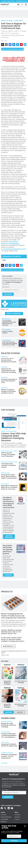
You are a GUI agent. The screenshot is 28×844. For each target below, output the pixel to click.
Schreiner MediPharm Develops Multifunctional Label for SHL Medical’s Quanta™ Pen (11, 631)
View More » (4, 763)
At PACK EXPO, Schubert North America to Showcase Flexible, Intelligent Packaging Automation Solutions (12, 639)
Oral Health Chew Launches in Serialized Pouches (8, 465)
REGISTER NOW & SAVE (9, 536)
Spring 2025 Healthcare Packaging (7, 706)
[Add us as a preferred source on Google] (25, 44)
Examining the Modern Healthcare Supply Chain (9, 745)
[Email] (6, 44)
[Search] (22, 4)
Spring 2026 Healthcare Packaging (7, 682)
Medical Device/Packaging (9, 431)
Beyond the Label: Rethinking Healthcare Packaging (8, 725)
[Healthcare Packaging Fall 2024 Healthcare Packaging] (21, 694)
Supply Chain (5, 742)
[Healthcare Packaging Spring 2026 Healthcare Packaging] (7, 671)
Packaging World (13, 243)
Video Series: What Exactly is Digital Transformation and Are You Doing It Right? (9, 476)
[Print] (2, 44)
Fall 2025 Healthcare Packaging (21, 681)
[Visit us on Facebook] (2, 808)
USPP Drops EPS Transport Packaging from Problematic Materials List (8, 454)
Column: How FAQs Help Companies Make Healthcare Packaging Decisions (13, 437)
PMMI (4, 260)
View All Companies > (14, 313)
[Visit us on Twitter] (5, 808)
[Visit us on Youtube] (12, 808)
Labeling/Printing (6, 721)
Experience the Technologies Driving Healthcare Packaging (8, 370)
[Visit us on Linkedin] (9, 808)
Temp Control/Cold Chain (9, 451)
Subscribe (8, 712)
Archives (20, 712)
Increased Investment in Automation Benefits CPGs (9, 380)
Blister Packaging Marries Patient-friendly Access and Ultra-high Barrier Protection (13, 616)
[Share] (10, 44)
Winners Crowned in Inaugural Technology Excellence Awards (8, 391)
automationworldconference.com (14, 249)
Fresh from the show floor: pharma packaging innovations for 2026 (9, 343)
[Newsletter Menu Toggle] (18, 4)
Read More (8, 575)
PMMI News (18, 20)
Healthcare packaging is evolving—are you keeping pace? (9, 756)
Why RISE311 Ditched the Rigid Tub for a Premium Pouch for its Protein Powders (9, 487)
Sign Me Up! (8, 294)
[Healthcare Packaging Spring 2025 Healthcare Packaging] (7, 694)
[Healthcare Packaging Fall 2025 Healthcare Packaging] (21, 671)
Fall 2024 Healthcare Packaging (21, 705)
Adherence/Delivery (7, 752)
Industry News (7, 20)
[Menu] (25, 4)
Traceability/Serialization (9, 462)
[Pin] (21, 44)
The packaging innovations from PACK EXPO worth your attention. (9, 323)
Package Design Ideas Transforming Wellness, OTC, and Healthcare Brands (9, 735)
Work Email (6, 286)
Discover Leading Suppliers (7, 332)
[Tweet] (17, 44)
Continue (14, 840)
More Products (8, 646)
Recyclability (5, 484)
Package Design (5, 732)
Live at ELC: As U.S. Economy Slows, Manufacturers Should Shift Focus (8, 360)
